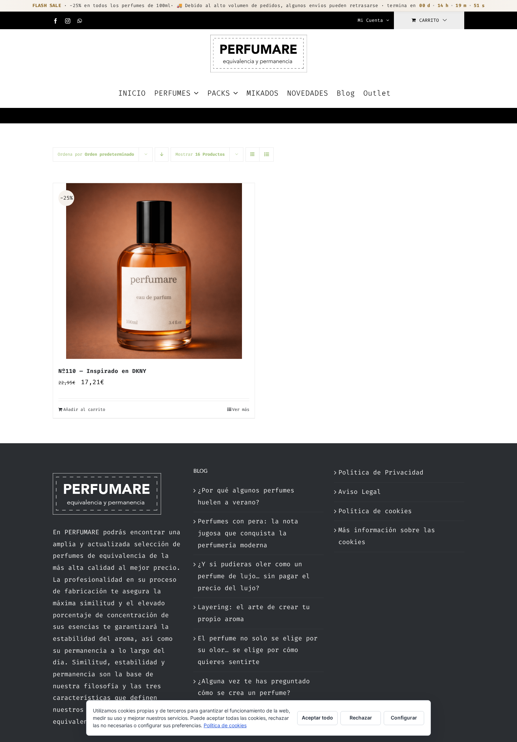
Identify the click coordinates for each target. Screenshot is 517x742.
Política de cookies (375, 511)
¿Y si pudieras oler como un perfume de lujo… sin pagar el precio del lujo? (254, 576)
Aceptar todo (317, 718)
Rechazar (361, 718)
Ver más (240, 409)
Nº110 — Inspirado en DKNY (102, 371)
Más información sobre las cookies (386, 536)
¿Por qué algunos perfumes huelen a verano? (246, 496)
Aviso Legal (359, 492)
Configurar (404, 718)
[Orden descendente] (161, 154)
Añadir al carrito (84, 409)
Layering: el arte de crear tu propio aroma (254, 613)
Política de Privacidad (380, 472)
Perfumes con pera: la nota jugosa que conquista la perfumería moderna (248, 533)
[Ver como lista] (266, 154)
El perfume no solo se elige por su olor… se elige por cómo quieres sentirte (258, 650)
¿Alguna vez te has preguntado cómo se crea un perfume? (254, 687)
